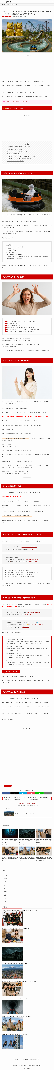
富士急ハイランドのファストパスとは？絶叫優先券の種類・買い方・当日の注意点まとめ (19, 981)
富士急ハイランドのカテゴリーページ (27, 803)
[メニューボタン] (52, 1)
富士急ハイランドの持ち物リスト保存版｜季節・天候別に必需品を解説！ (16, 928)
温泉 (5, 895)
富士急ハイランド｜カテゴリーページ (24, 813)
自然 (5, 901)
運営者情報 (15, 1065)
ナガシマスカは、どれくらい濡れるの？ (17, 151)
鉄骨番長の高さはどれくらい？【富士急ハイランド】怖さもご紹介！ (15, 1034)
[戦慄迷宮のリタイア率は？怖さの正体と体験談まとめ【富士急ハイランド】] (27, 954)
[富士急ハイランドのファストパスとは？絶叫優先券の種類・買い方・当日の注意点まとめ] (27, 990)
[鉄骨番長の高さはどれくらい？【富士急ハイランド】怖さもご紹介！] (27, 1043)
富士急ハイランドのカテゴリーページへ (17, 101)
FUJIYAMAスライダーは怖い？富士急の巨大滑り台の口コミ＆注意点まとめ (16, 998)
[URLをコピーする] (48, 793)
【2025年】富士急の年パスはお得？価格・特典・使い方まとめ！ (14, 963)
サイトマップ (38, 1065)
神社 (5, 898)
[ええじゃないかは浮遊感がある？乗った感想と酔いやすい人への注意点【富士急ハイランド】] (27, 919)
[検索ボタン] (49, 1)
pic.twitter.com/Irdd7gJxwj (31, 559)
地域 (5, 882)
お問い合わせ (32, 1065)
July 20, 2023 (32, 549)
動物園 (5, 878)
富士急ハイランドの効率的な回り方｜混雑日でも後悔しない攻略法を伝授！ (16, 1016)
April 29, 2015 (25, 627)
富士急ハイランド (7, 16)
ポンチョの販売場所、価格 (13, 154)
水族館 (5, 892)
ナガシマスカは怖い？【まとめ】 (15, 161)
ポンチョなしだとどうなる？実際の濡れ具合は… (19, 158)
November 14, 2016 (26, 614)
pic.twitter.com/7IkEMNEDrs (35, 624)
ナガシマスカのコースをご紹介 (14, 149)
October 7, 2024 (33, 562)
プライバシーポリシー (23, 1065)
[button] (6, 793)
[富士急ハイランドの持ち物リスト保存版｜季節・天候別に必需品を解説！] (27, 937)
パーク (5, 875)
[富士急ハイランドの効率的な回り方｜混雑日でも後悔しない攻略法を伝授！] (27, 1025)
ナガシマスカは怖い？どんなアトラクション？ (18, 147)
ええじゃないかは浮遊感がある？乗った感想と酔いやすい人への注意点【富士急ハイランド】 (20, 910)
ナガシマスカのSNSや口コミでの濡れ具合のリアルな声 (21, 156)
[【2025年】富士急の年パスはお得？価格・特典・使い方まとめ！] (27, 972)
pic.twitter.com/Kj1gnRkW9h (34, 612)
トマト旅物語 (6, 2)
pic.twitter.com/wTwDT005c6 (29, 547)
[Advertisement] (27, 66)
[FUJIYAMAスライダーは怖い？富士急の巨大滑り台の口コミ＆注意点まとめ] (27, 1007)
